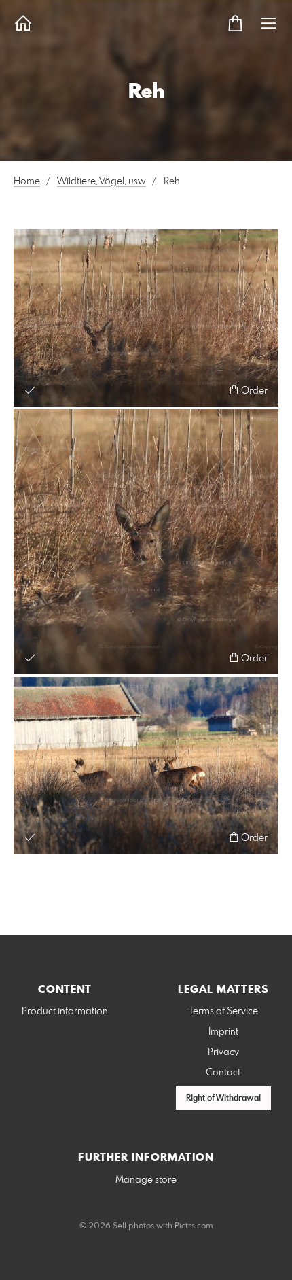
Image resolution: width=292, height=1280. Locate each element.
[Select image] (30, 390)
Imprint (223, 1032)
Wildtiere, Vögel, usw (101, 181)
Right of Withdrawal (223, 1098)
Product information (65, 1011)
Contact (223, 1072)
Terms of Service (223, 1011)
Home (27, 181)
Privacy (223, 1052)
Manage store (146, 1180)
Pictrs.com (194, 1226)
